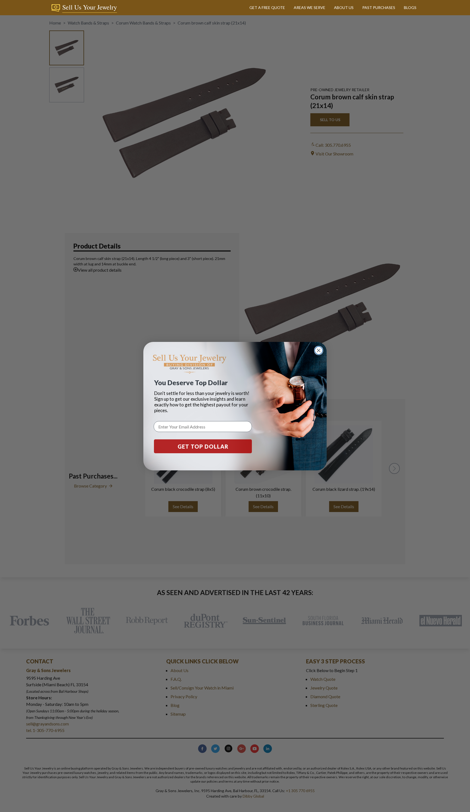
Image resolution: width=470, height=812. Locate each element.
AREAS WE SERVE (309, 7)
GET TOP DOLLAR (203, 446)
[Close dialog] (319, 350)
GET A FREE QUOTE (267, 7)
